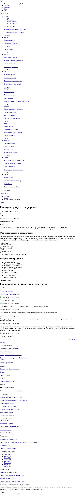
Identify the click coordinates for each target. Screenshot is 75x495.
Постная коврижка (9, 74)
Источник (72, 339)
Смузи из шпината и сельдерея (9, 409)
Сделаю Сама (4, 13)
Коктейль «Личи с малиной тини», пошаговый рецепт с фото (19, 442)
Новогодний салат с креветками (14, 160)
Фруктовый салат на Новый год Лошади (16, 101)
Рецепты (6, 16)
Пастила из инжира (10, 95)
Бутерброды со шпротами (12, 118)
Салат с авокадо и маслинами (9, 348)
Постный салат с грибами (8, 406)
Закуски (6, 106)
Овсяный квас (8, 149)
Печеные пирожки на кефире (13, 81)
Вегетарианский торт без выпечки (10, 355)
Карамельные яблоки (6, 412)
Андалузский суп (5, 445)
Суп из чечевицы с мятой (8, 416)
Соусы (6, 174)
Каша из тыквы (8, 126)
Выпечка (6, 71)
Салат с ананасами (9, 166)
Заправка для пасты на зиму (12, 181)
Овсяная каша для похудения (13, 132)
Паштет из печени (9, 115)
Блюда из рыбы (12, 23)
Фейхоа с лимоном (9, 26)
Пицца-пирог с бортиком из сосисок (15, 29)
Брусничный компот (10, 143)
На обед (2, 342)
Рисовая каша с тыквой (11, 129)
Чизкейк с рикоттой (10, 78)
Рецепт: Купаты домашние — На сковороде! (14, 400)
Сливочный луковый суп (11, 43)
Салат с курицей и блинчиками (13, 170)
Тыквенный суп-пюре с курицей (14, 32)
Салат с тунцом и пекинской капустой (12, 475)
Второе (6, 54)
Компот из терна (9, 146)
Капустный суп (8, 49)
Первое (6, 37)
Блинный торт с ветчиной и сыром (11, 397)
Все (8, 18)
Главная (6, 5)
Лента (5, 9)
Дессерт (6, 89)
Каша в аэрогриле (9, 64)
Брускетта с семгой (10, 112)
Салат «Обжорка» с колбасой (13, 163)
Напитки (6, 140)
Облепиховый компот (10, 152)
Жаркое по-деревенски (11, 67)
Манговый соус (8, 177)
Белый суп (7, 46)
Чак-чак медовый (9, 92)
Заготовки (10, 20)
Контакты (7, 7)
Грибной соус (8, 184)
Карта (5, 10)
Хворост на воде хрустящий (12, 84)
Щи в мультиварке (9, 40)
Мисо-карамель (8, 98)
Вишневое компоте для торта (9, 439)
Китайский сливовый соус (12, 187)
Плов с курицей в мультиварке (13, 60)
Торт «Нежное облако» (7, 478)
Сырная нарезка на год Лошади (13, 109)
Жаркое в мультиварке (7, 403)
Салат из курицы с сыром (8, 448)
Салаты (6, 157)
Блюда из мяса (11, 21)
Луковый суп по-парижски (8, 472)
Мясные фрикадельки (10, 57)
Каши (5, 123)
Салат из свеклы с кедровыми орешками (12, 481)
